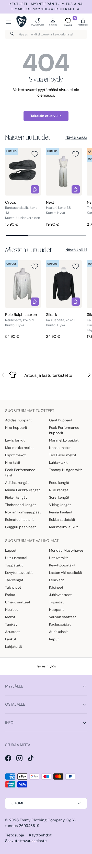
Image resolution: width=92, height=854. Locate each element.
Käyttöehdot (40, 835)
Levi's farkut (15, 440)
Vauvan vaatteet (62, 617)
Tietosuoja (14, 835)
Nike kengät (58, 490)
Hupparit (56, 609)
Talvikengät (14, 580)
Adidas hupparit (18, 420)
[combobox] (46, 34)
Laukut (10, 639)
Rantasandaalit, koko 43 (21, 210)
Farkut (10, 594)
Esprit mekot (15, 455)
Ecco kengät (59, 482)
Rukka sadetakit (62, 519)
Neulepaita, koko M (19, 320)
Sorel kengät (59, 497)
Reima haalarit (60, 512)
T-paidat (56, 602)
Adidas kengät (17, 482)
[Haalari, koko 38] (64, 172)
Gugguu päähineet (20, 527)
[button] (83, 22)
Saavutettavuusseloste (26, 840)
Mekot (10, 617)
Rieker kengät (16, 497)
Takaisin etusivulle (46, 116)
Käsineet (56, 587)
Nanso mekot (60, 447)
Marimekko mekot (19, 447)
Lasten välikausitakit (65, 572)
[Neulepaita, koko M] (23, 284)
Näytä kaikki (76, 137)
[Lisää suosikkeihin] (35, 154)
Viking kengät (60, 504)
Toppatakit (14, 565)
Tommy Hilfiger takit (65, 470)
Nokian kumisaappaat (23, 512)
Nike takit (12, 462)
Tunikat (11, 624)
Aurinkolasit (58, 631)
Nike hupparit (16, 427)
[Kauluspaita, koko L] (64, 284)
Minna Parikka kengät (22, 490)
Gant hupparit (60, 420)
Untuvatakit (58, 557)
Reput (54, 639)
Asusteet (12, 631)
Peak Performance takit (20, 472)
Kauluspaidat (60, 624)
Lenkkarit (56, 580)
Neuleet (11, 609)
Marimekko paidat (63, 440)
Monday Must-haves (66, 550)
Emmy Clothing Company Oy (45, 820)
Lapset (10, 550)
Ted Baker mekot (62, 455)
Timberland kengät (20, 504)
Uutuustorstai (16, 557)
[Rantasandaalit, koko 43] (23, 172)
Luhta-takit (58, 462)
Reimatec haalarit (19, 519)
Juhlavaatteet (60, 594)
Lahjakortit (13, 646)
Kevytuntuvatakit (19, 572)
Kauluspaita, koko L (61, 320)
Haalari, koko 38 (58, 207)
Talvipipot (13, 587)
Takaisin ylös (46, 666)
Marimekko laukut (63, 527)
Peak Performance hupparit (64, 430)
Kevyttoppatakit (62, 565)
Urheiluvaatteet (17, 602)
